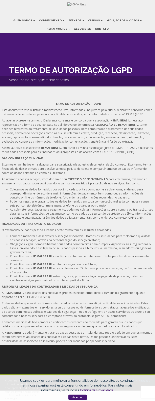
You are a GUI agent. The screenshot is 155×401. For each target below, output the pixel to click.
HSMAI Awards (57, 28)
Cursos (94, 20)
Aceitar (77, 397)
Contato (102, 28)
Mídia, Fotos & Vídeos (123, 20)
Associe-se (82, 28)
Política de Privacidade (96, 390)
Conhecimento (50, 20)
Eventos (75, 20)
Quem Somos (23, 20)
